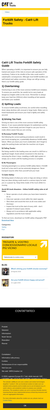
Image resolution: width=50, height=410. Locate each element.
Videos (7, 12)
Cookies (5, 361)
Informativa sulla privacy (11, 358)
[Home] (9, 4)
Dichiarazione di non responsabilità (14, 364)
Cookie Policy (7, 400)
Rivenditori (6, 340)
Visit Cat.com (6, 368)
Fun (3, 229)
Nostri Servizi (6, 337)
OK (25, 406)
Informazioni (6, 333)
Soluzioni (5, 330)
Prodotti (4, 327)
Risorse (4, 343)
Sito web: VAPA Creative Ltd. (12, 371)
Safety (4, 227)
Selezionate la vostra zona (14, 257)
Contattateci (6, 354)
